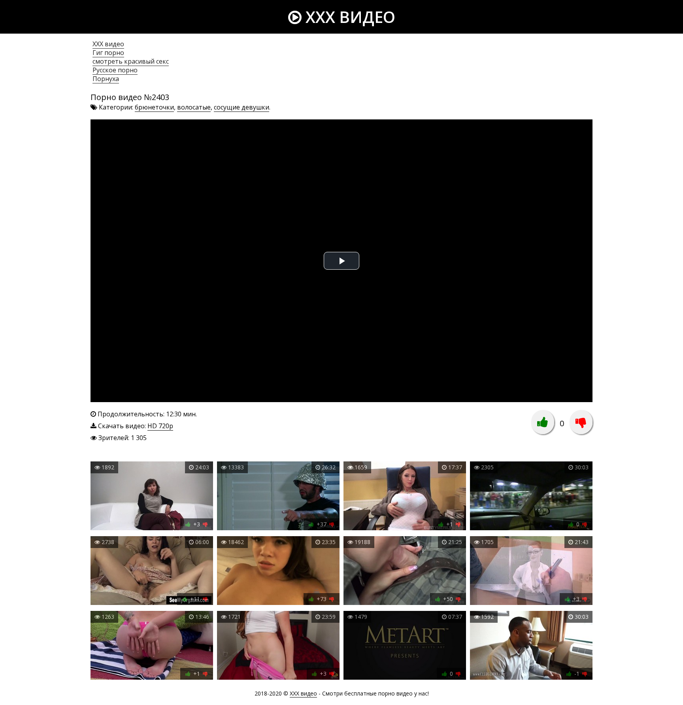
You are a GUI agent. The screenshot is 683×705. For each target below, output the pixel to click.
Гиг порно (108, 52)
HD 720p (160, 425)
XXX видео (348, 17)
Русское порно (115, 70)
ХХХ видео (108, 44)
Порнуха (105, 78)
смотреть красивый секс (130, 61)
